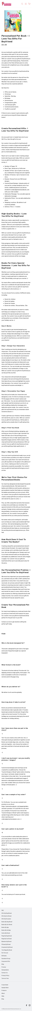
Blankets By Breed (6, 941)
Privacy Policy (5, 975)
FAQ (3, 910)
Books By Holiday (6, 930)
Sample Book (5, 987)
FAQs (3, 996)
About (3, 993)
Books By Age (5, 927)
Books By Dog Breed (7, 921)
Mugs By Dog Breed (7, 936)
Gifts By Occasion (6, 918)
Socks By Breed (6, 933)
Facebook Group (6, 958)
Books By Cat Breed (7, 924)
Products (4, 990)
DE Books (4, 955)
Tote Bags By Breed (7, 950)
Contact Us (5, 972)
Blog (3, 964)
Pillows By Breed (6, 944)
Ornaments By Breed (7, 947)
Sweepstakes (5, 970)
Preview (4, 967)
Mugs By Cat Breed (6, 938)
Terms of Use (5, 978)
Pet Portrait (5, 952)
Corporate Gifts (6, 961)
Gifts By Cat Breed (6, 916)
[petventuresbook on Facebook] (26, 1005)
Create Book (5, 984)
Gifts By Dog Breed (7, 913)
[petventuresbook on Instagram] (29, 1005)
